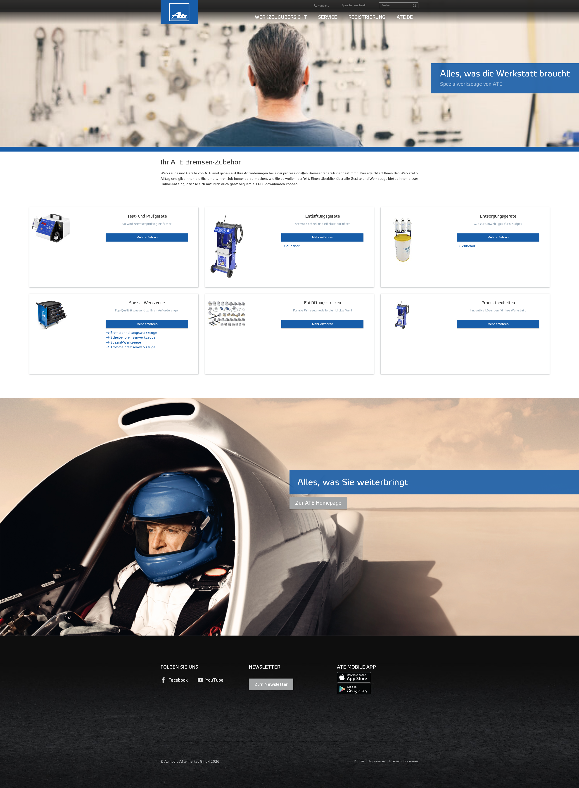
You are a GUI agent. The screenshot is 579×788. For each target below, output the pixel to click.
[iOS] (354, 677)
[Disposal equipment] (402, 239)
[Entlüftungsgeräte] (226, 245)
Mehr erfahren (147, 237)
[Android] (354, 689)
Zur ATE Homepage (318, 503)
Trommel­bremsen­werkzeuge (132, 347)
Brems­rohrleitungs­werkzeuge (133, 333)
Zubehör (292, 246)
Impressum (377, 761)
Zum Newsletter (271, 684)
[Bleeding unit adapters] (226, 314)
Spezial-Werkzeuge (125, 342)
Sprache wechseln (354, 5)
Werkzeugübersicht (281, 17)
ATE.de (405, 17)
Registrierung (366, 17)
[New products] (402, 315)
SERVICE (327, 17)
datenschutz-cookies (403, 761)
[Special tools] (51, 315)
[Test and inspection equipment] (51, 228)
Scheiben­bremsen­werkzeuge (132, 337)
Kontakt (360, 761)
